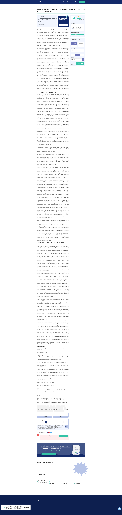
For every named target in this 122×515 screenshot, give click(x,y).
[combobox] (77, 50)
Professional (81, 45)
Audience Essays (78, 481)
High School (74, 43)
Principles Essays (78, 483)
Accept (26, 507)
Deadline (72, 57)
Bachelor (74, 45)
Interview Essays (53, 483)
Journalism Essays (53, 481)
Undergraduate (81, 43)
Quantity (72, 52)
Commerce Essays (66, 481)
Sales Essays (65, 483)
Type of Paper (73, 48)
